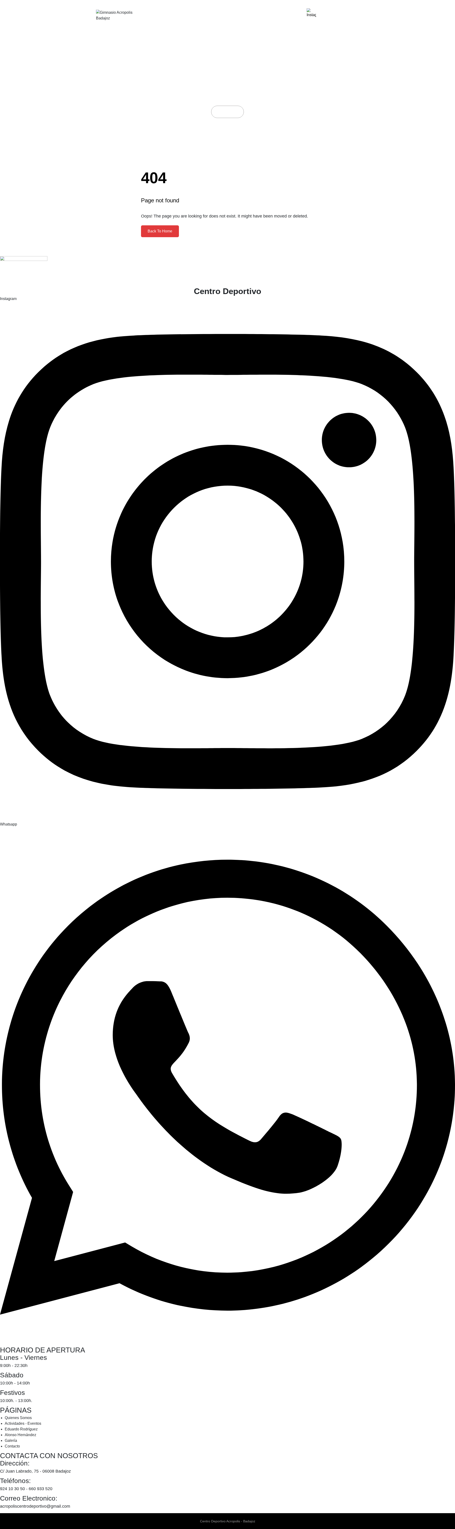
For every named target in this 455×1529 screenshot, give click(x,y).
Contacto (286, 15)
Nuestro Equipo (198, 15)
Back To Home (160, 231)
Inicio (223, 111)
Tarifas (232, 15)
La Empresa (160, 15)
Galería (257, 15)
